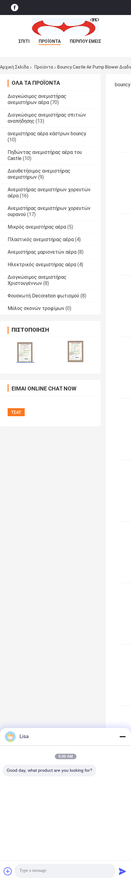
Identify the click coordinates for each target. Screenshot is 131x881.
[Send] (122, 871)
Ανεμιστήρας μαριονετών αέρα (42, 252)
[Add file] (8, 871)
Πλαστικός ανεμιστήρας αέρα (41, 239)
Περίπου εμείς (85, 41)
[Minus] (122, 736)
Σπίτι (24, 41)
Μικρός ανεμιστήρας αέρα (37, 227)
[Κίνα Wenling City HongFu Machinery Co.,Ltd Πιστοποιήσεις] (25, 351)
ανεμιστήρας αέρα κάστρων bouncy (47, 133)
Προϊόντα (50, 41)
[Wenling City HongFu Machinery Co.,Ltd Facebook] (14, 7)
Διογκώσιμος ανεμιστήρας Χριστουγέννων (37, 280)
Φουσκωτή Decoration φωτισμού (43, 296)
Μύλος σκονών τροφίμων (36, 308)
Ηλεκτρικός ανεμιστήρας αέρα (42, 264)
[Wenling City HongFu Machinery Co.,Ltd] (65, 27)
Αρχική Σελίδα (14, 67)
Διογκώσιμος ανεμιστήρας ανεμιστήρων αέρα (37, 99)
